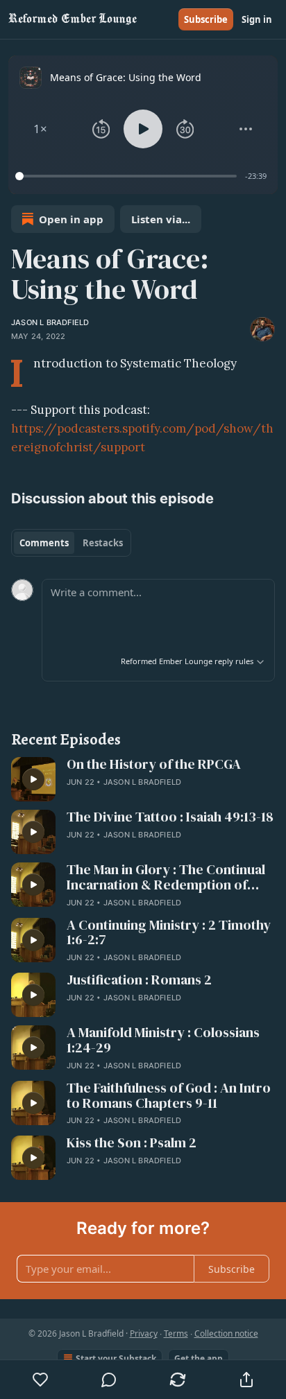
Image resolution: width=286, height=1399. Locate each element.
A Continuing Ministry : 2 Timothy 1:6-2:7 (169, 933)
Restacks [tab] (103, 543)
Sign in (257, 19)
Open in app (71, 219)
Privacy (144, 1333)
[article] (143, 779)
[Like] (40, 1379)
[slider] (128, 176)
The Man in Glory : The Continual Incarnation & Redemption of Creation (166, 877)
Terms (176, 1333)
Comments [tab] (44, 543)
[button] (40, 129)
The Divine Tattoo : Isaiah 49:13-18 (170, 817)
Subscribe (206, 19)
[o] (33, 779)
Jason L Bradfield (50, 322)
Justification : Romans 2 (139, 980)
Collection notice (226, 1333)
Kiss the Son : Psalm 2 (131, 1143)
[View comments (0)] (109, 1379)
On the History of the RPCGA (154, 764)
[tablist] (71, 543)
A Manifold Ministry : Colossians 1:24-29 (163, 1040)
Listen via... (160, 219)
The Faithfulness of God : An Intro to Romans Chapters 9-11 (169, 1096)
